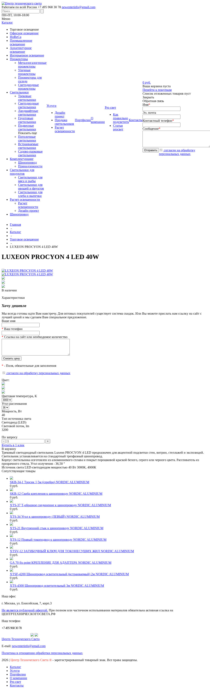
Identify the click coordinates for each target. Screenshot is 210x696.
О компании (18, 678)
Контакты (17, 685)
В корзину (9, 449)
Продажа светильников (64, 121)
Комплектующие (21, 159)
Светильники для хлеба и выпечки (30, 194)
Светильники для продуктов (22, 171)
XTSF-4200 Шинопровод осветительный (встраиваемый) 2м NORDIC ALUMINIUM (69, 574)
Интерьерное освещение (27, 55)
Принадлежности (30, 166)
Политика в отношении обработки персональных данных (42, 653)
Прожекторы (19, 59)
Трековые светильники (27, 97)
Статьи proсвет (118, 127)
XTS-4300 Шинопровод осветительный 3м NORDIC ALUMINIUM (57, 585)
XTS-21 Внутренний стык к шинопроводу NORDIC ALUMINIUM (56, 528)
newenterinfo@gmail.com (78, 7)
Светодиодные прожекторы (28, 86)
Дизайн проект (28, 210)
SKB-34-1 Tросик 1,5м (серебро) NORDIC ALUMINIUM (49, 482)
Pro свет (15, 681)
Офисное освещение (24, 33)
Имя (146, 104)
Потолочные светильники (27, 138)
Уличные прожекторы (26, 72)
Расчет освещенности (25, 199)
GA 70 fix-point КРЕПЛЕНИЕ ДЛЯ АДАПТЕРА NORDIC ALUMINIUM (60, 562)
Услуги (15, 670)
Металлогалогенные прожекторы (32, 64)
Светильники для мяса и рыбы (30, 179)
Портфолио (18, 674)
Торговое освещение (24, 239)
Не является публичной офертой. (25, 610)
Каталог (15, 232)
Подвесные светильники (27, 127)
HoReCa (15, 37)
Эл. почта (149, 112)
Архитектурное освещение (21, 49)
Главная (15, 224)
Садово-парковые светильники (30, 153)
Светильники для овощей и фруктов (31, 186)
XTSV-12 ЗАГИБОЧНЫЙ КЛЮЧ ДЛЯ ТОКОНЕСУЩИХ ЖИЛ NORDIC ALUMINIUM (72, 551)
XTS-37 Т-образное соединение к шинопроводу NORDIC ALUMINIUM (60, 505)
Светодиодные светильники (28, 105)
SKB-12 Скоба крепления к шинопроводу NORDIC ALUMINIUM (56, 493)
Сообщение (151, 128)
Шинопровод (27, 162)
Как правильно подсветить (121, 118)
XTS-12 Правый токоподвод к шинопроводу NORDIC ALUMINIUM (58, 539)
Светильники (19, 92)
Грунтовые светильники (27, 120)
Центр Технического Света (21, 639)
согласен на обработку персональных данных (177, 152)
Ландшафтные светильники (28, 112)
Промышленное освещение (21, 42)
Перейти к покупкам (157, 90)
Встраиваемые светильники (28, 146)
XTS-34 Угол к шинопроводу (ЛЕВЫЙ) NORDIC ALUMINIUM (55, 516)
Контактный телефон (158, 120)
